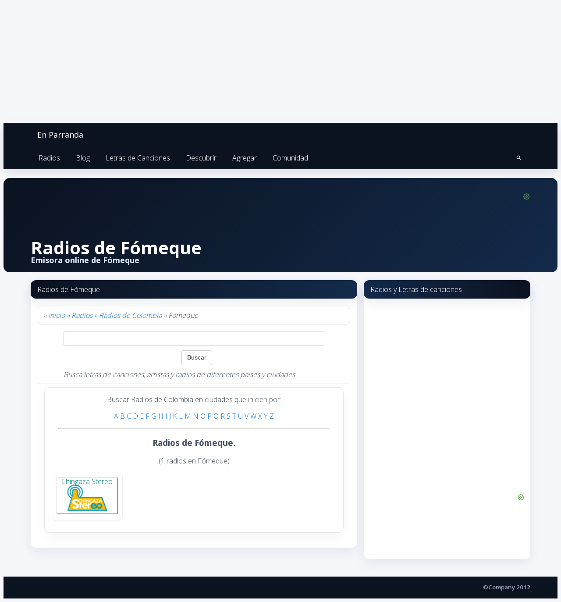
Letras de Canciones (138, 158)
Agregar (244, 158)
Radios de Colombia (130, 315)
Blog (83, 158)
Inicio (56, 315)
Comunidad (290, 158)
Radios (49, 158)
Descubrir (201, 158)
